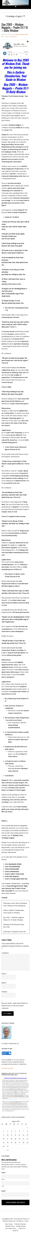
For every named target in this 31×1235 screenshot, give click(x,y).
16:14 (20, 507)
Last (3, 1186)
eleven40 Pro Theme (20, 1219)
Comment (5, 953)
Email (4, 983)
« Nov (7, 1150)
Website (4, 992)
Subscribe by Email (7, 1068)
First (3, 1179)
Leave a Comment (11, 36)
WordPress (19, 1221)
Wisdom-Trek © (15, 2)
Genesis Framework (9, 1221)
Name (4, 974)
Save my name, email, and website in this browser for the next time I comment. (15, 1005)
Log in (26, 1221)
